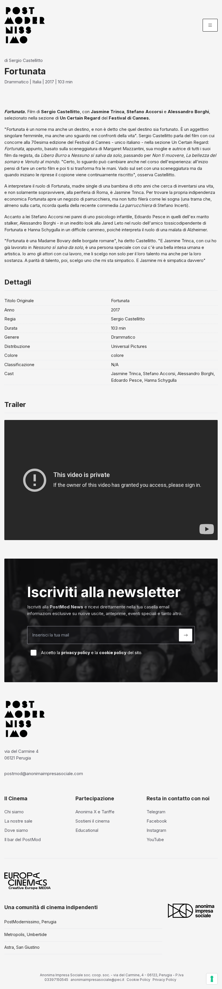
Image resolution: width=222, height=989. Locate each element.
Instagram (156, 830)
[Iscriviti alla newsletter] (185, 635)
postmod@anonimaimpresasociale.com (43, 773)
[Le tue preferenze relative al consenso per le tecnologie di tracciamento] (211, 978)
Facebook (157, 821)
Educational (86, 830)
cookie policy (112, 652)
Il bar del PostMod (22, 839)
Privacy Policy (164, 979)
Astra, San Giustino (22, 947)
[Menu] (210, 25)
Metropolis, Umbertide (25, 934)
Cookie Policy (138, 979)
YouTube (155, 839)
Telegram (156, 811)
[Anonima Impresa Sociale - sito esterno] (191, 911)
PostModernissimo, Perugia (30, 921)
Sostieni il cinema (92, 821)
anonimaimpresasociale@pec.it (97, 979)
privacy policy (75, 652)
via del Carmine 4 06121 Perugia (21, 754)
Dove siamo (16, 830)
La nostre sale (18, 821)
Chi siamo (14, 811)
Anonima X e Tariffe (94, 811)
